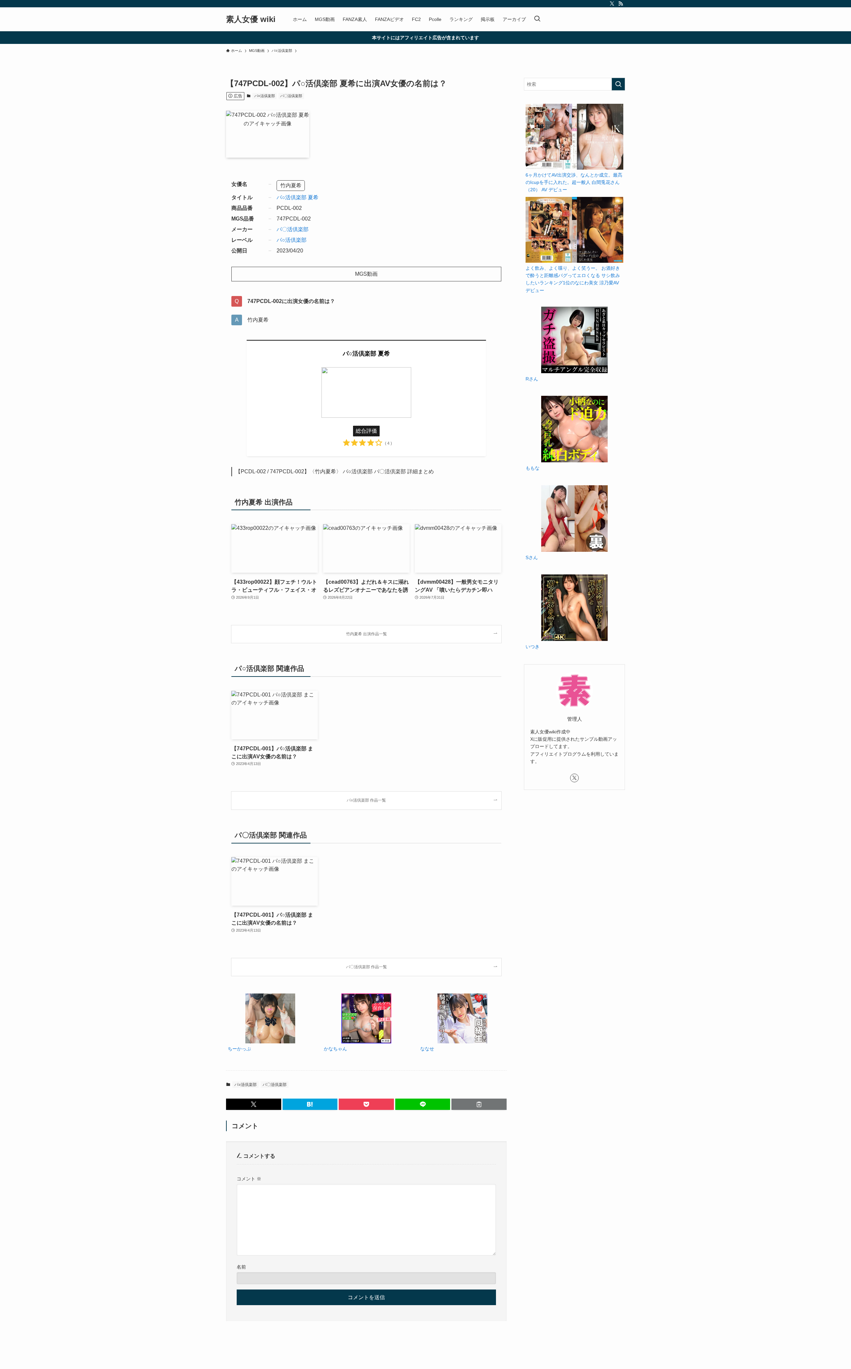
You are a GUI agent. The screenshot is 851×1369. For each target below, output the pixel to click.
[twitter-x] (612, 3)
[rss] (620, 3)
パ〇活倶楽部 (291, 96)
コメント (249, 1178)
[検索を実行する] (618, 84)
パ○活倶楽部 (264, 96)
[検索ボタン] (537, 19)
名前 (241, 1267)
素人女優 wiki (251, 19)
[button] (253, 1104)
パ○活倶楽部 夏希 (297, 197)
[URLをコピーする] (479, 1104)
